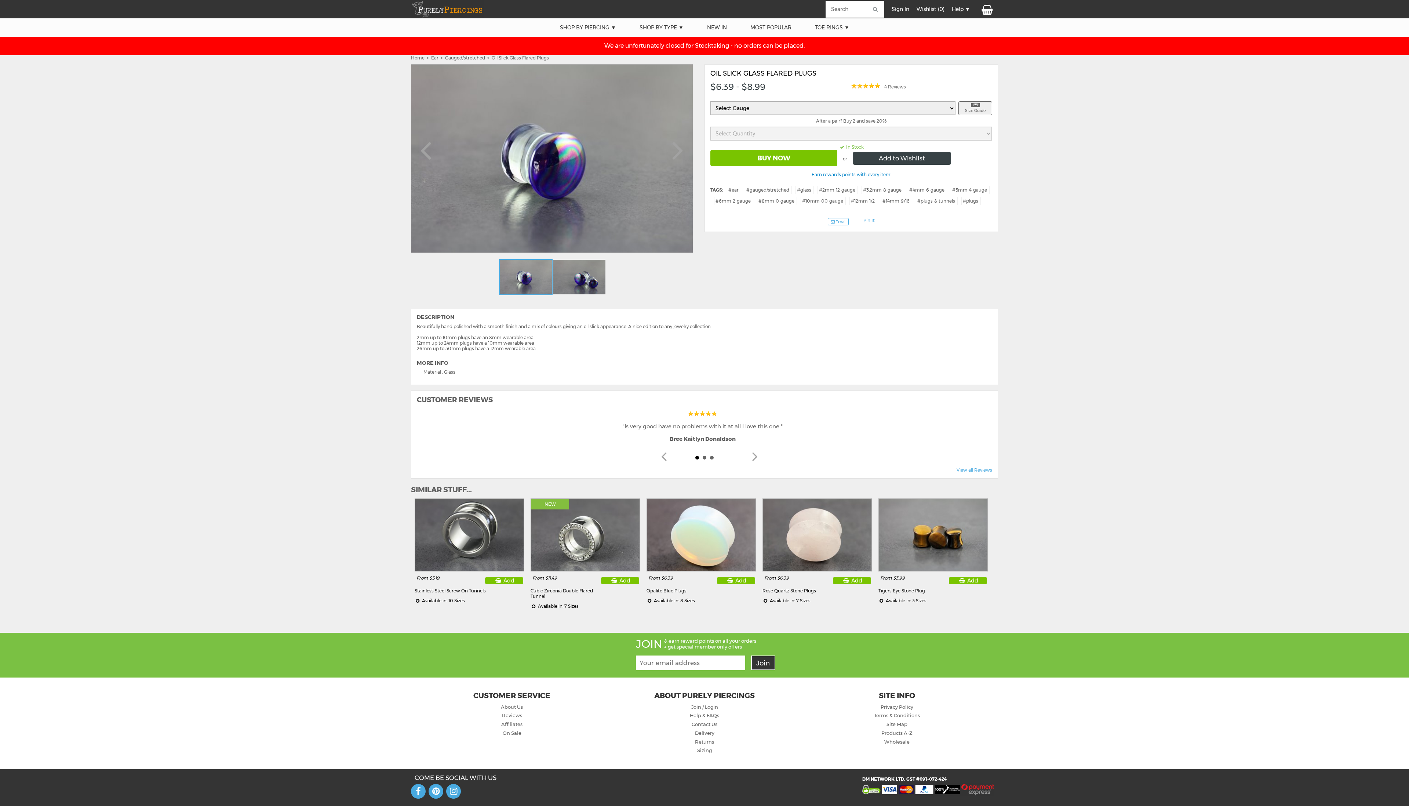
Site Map (896, 724)
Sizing (704, 750)
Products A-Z (897, 733)
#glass (804, 190)
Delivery (704, 733)
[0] (986, 9)
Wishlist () (930, 9)
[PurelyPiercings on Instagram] (453, 791)
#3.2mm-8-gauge (882, 190)
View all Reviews (974, 470)
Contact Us (704, 724)
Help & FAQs (704, 715)
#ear (733, 190)
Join (763, 663)
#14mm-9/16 (896, 201)
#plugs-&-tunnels (936, 201)
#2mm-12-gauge (837, 190)
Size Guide (975, 110)
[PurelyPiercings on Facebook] (418, 791)
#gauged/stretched (767, 190)
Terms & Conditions (897, 715)
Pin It (869, 220)
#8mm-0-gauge (776, 201)
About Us (512, 707)
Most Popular (770, 27)
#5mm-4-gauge (969, 190)
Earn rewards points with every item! (851, 174)
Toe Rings (829, 27)
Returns (704, 742)
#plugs (970, 201)
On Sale (512, 733)
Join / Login (704, 707)
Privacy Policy (897, 707)
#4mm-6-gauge (926, 190)
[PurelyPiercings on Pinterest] (436, 791)
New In (717, 27)
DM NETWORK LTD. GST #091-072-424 (904, 779)
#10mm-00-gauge (822, 201)
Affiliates (512, 724)
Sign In (900, 9)
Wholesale (897, 742)
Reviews (512, 715)
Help (958, 9)
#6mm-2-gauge (733, 201)
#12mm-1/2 (863, 201)
